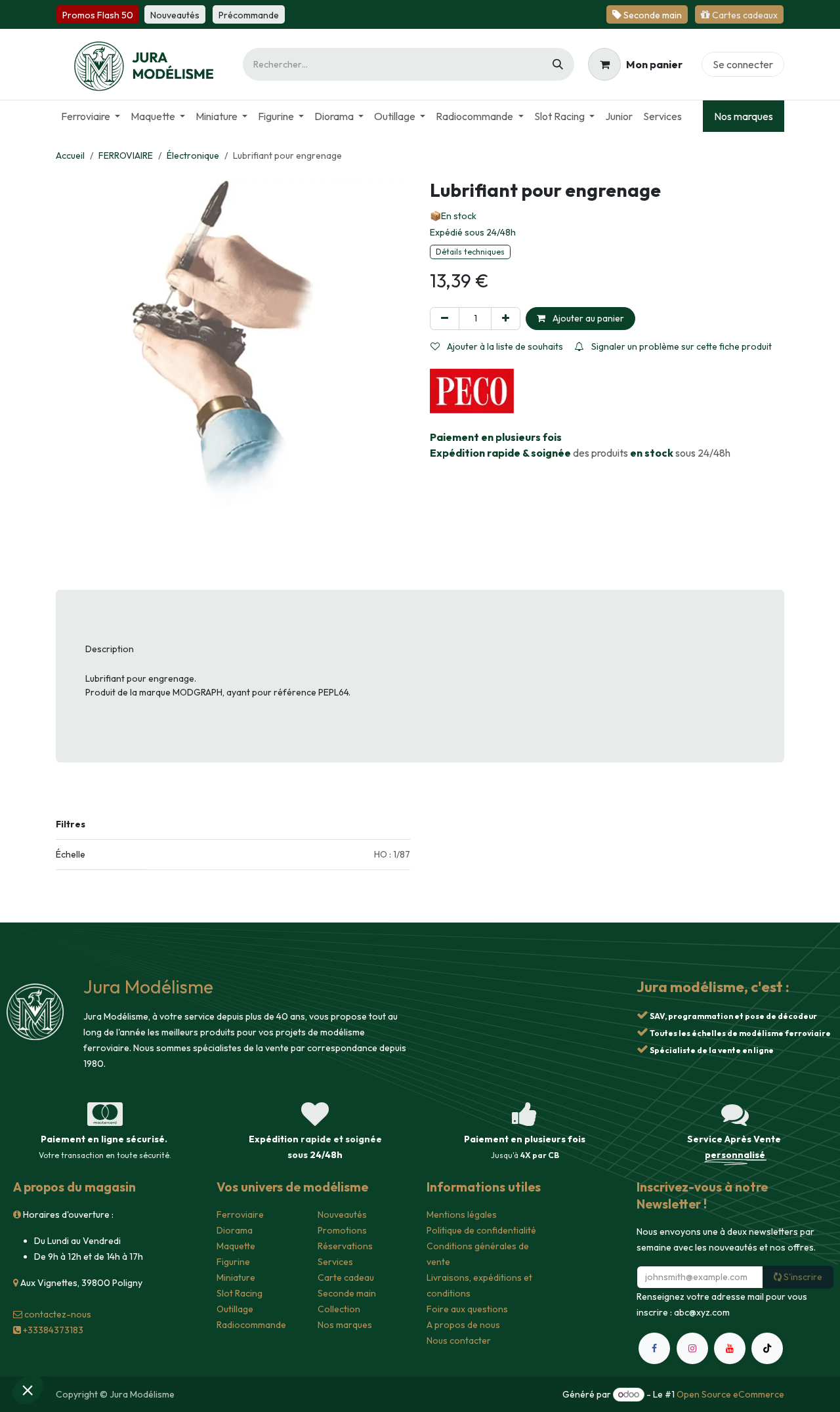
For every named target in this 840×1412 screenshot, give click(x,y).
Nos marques (743, 116)
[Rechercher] (557, 64)
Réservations (345, 1246)
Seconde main (347, 1293)
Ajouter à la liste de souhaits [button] (504, 346)
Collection (339, 1309)
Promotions (342, 1230)
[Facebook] (654, 1348)
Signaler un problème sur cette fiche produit (680, 346)
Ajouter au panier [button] (587, 318)
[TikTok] (767, 1348)
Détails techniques (470, 252)
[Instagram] (692, 1348)
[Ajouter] (505, 318)
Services (335, 1262)
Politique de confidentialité (481, 1230)
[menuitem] (90, 116)
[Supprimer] (444, 318)
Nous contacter (459, 1340)
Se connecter (743, 64)
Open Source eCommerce (730, 1394)
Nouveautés (342, 1214)
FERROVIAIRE (125, 155)
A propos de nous (463, 1325)
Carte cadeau (346, 1277)
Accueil (70, 155)
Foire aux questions (467, 1309)
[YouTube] (730, 1348)
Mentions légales (462, 1214)
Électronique (193, 155)
